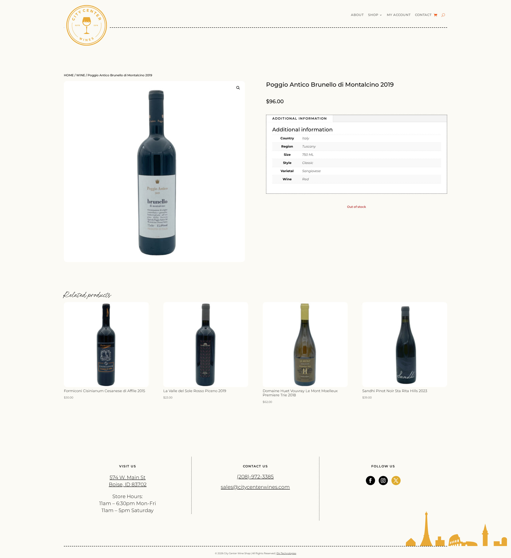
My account (399, 15)
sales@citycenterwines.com (255, 487)
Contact (423, 15)
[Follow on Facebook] (370, 480)
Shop (373, 15)
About (357, 15)
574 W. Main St (128, 477)
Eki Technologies (286, 553)
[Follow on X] (396, 480)
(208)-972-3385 (255, 477)
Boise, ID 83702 (128, 484)
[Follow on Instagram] (383, 480)
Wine (80, 75)
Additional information (299, 118)
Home (69, 75)
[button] (238, 87)
